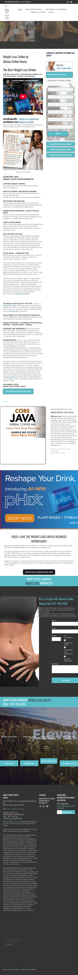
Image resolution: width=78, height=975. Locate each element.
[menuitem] (20, 9)
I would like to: (52, 116)
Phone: (50, 101)
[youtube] (71, 2)
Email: (50, 94)
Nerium (9, 944)
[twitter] (43, 806)
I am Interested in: (54, 109)
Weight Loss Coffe (13, 941)
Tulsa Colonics (12, 943)
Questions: (51, 124)
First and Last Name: (55, 86)
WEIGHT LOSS (32, 583)
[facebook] (67, 2)
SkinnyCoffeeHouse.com (15, 809)
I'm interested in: (68, 637)
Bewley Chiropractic (14, 939)
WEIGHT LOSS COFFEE (39, 700)
